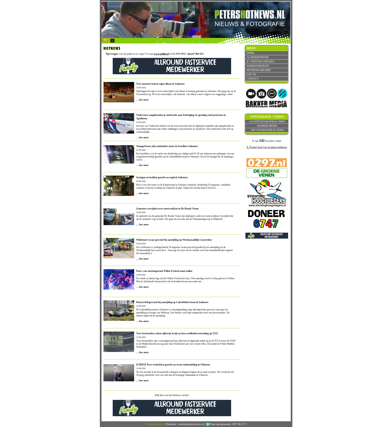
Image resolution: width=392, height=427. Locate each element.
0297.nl (251, 74)
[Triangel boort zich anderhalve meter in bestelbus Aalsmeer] (119, 154)
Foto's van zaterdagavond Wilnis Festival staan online (164, 271)
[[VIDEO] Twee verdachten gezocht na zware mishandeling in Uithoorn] (119, 372)
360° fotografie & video (267, 130)
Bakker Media (267, 125)
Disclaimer (171, 424)
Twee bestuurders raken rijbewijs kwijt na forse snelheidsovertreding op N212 (177, 333)
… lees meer (142, 99)
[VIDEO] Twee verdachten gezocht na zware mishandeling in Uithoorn (173, 364)
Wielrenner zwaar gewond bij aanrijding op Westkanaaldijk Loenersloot (174, 239)
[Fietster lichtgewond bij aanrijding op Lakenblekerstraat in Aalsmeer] (119, 310)
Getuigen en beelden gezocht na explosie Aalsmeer (162, 177)
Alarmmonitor (257, 57)
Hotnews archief (259, 70)
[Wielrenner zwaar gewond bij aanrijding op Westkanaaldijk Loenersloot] (119, 248)
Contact (253, 78)
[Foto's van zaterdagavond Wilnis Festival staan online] (119, 279)
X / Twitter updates (260, 61)
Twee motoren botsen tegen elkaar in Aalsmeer (160, 83)
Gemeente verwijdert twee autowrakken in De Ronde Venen (167, 208)
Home (250, 52)
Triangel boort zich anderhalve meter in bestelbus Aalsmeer (167, 146)
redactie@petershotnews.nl (191, 424)
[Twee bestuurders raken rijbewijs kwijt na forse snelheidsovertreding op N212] (119, 341)
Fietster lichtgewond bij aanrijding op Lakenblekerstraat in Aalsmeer (172, 302)
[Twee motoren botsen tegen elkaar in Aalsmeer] (119, 92)
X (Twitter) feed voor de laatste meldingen (266, 147)
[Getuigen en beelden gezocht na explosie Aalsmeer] (119, 194)
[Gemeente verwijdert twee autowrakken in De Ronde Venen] (119, 216)
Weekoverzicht (258, 65)
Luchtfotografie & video (267, 121)
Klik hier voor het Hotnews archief (172, 395)
